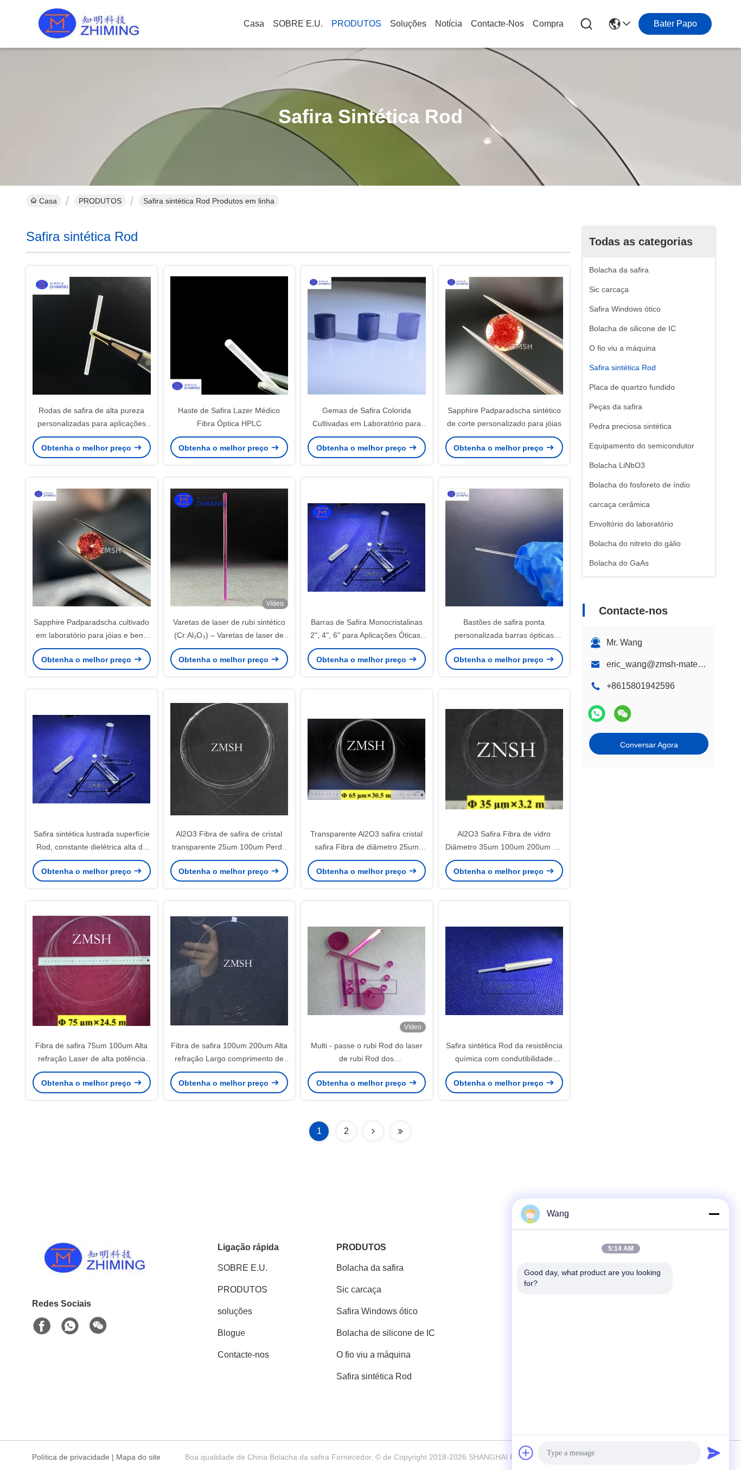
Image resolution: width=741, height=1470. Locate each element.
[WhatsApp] (596, 714)
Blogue (231, 1333)
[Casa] (91, 1271)
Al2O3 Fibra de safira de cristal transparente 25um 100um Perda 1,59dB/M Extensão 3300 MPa (229, 846)
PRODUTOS (356, 23)
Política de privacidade (71, 1457)
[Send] (714, 1453)
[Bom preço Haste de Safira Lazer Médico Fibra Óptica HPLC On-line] (229, 335)
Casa (254, 23)
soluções (408, 23)
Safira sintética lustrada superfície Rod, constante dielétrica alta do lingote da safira (92, 846)
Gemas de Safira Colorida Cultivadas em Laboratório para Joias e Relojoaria (366, 423)
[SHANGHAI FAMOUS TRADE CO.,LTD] (85, 24)
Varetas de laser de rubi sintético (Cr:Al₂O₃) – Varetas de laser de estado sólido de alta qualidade (229, 635)
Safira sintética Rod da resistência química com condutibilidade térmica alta (504, 1058)
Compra (548, 23)
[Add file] (526, 1453)
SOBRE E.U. (298, 23)
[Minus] (713, 1213)
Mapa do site (138, 1457)
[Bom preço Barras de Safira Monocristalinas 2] (367, 546)
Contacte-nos (497, 23)
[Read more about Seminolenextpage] (373, 1131)
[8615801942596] (70, 1326)
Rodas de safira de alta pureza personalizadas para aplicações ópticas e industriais (91, 423)
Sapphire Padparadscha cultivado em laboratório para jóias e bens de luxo (91, 635)
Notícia (448, 23)
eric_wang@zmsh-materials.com (669, 664)
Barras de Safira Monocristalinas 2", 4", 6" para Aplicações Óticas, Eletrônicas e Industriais (366, 635)
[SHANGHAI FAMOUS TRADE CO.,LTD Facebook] (42, 1326)
